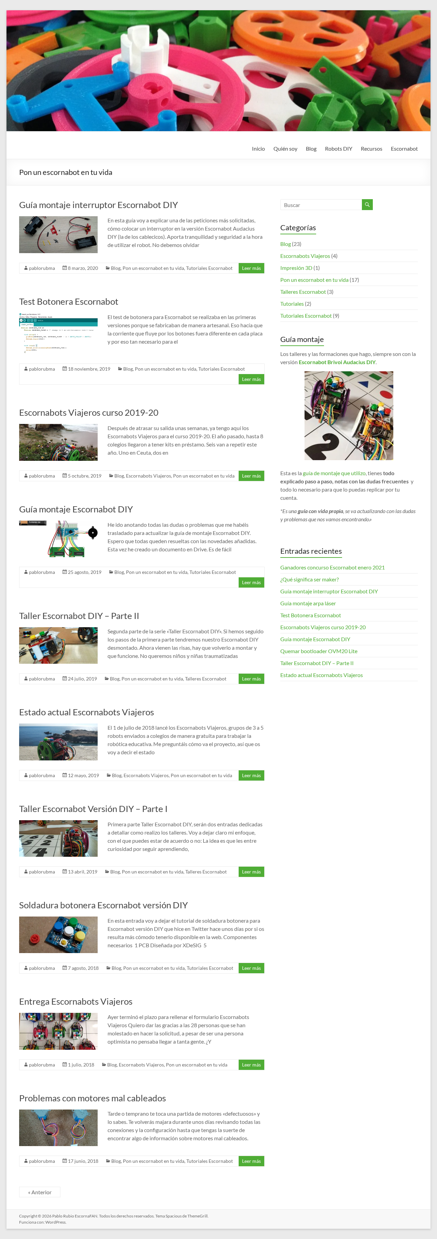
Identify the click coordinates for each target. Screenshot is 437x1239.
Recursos (371, 148)
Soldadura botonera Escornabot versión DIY (103, 904)
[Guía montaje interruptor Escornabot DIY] (58, 219)
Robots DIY (338, 148)
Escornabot (404, 148)
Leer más (251, 268)
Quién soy (285, 148)
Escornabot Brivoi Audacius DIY (337, 362)
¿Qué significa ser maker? (309, 579)
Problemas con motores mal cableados (92, 1097)
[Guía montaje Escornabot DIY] (58, 524)
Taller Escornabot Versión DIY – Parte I (93, 808)
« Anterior (40, 1192)
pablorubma (42, 268)
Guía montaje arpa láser (308, 603)
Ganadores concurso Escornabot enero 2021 (332, 567)
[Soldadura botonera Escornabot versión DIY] (58, 920)
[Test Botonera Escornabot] (58, 316)
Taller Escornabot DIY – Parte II (79, 615)
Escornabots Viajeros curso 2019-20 (88, 412)
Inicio (258, 148)
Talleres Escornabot (205, 679)
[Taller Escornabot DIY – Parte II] (58, 630)
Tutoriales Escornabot (209, 268)
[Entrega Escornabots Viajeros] (58, 1016)
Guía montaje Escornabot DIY (76, 509)
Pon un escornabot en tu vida (153, 268)
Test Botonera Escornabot (68, 301)
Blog (311, 148)
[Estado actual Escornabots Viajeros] (58, 727)
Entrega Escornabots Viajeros (75, 1001)
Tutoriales (292, 303)
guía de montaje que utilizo (334, 473)
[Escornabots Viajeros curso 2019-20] (58, 427)
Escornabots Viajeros (148, 476)
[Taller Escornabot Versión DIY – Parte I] (58, 823)
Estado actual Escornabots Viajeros (86, 711)
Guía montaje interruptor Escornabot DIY (98, 204)
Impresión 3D (296, 267)
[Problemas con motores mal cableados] (58, 1113)
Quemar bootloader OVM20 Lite (318, 651)
